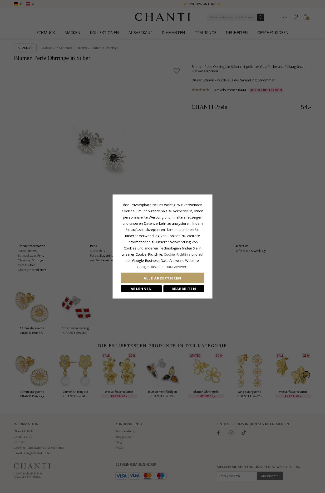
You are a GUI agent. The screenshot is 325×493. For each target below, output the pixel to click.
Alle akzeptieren (163, 278)
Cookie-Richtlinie (177, 254)
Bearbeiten (184, 288)
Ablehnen (141, 288)
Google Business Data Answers (162, 266)
